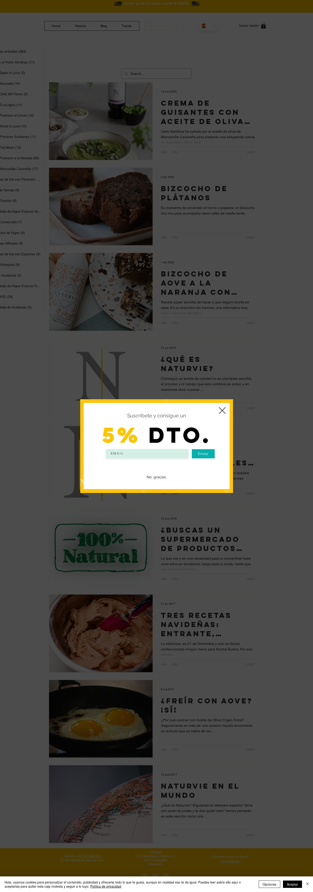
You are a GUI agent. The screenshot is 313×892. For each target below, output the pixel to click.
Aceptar (292, 884)
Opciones (269, 884)
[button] (222, 410)
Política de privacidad (105, 886)
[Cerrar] (307, 884)
